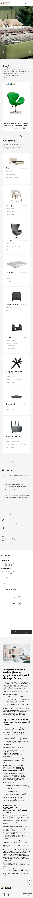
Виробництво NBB (14, 437)
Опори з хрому (10, 382)
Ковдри (8, 278)
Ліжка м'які (9, 171)
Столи (8, 337)
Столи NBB (9, 447)
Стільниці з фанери (12, 407)
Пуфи (7, 249)
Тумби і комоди (12, 304)
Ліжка (8, 168)
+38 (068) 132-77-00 (7, 565)
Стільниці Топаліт (11, 410)
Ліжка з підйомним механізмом (12, 178)
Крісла (8, 240)
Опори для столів (13, 371)
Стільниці (10, 404)
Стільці (8, 206)
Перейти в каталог (17, 40)
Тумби (7, 310)
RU (21, 3)
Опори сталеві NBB (12, 441)
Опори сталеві (10, 376)
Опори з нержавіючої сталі (15, 379)
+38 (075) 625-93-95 (8, 563)
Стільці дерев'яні (11, 214)
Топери (8, 275)
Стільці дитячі (10, 211)
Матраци (9, 272)
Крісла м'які (9, 243)
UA (23, 3)
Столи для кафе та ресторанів (12, 344)
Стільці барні (10, 208)
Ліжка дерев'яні (11, 174)
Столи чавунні (10, 348)
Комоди (8, 307)
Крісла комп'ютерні (12, 246)
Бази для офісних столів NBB (16, 444)
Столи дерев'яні (11, 340)
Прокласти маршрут (21, 632)
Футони (8, 281)
